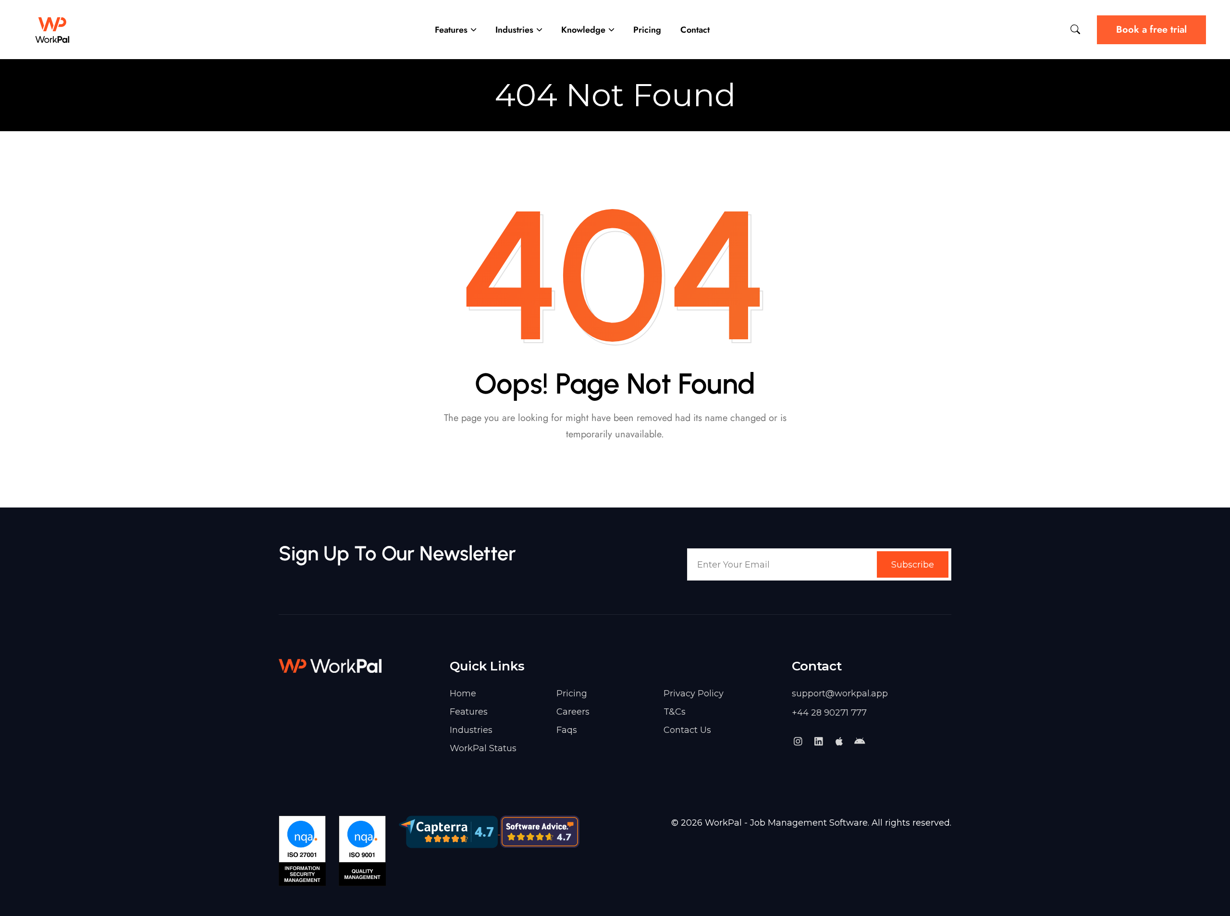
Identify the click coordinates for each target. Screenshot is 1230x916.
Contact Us (687, 730)
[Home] (53, 29)
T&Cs (675, 711)
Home (463, 693)
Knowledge (583, 30)
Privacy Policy (694, 693)
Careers (573, 711)
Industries (514, 30)
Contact (695, 30)
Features (451, 30)
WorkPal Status (483, 748)
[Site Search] (1075, 30)
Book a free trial (1151, 30)
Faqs (566, 730)
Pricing (647, 30)
